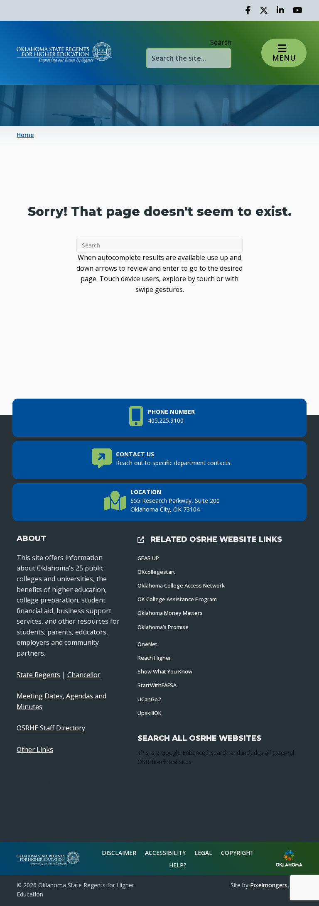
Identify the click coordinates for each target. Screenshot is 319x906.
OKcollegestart (156, 571)
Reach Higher (154, 657)
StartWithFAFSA (157, 685)
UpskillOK (149, 713)
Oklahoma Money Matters (170, 613)
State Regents (38, 674)
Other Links (35, 749)
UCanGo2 (149, 699)
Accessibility (165, 853)
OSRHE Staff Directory (51, 727)
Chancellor (84, 674)
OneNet (147, 644)
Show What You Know (164, 671)
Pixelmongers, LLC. (276, 885)
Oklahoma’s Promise (163, 627)
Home (25, 135)
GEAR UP (148, 558)
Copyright (237, 853)
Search (220, 42)
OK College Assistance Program (177, 599)
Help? (177, 865)
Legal (203, 853)
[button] (284, 53)
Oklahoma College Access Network (181, 585)
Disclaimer (119, 853)
